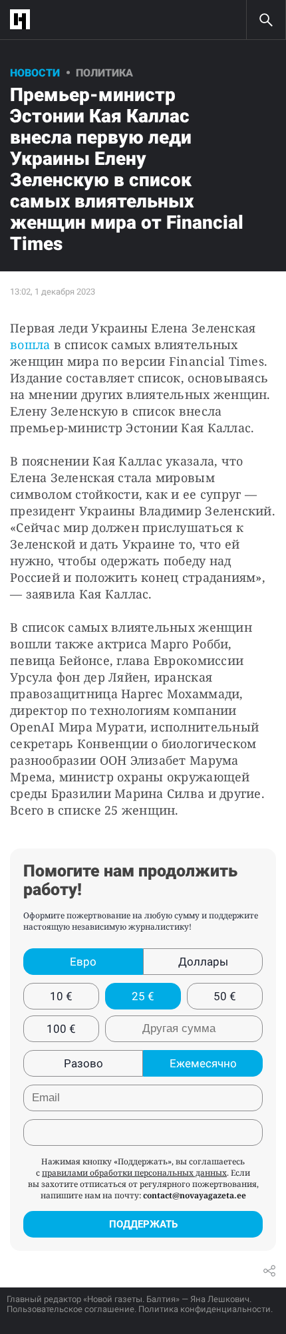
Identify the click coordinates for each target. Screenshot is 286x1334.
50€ (225, 996)
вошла (30, 344)
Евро (83, 961)
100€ (61, 1028)
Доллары (203, 961)
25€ (143, 996)
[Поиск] (266, 20)
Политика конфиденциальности (204, 1309)
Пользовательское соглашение (70, 1309)
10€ (61, 996)
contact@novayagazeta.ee (194, 1195)
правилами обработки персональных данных (134, 1172)
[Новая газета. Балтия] (23, 19)
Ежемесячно (203, 1063)
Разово (83, 1063)
